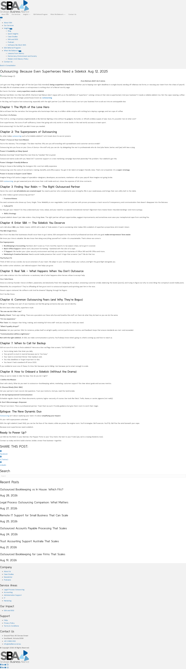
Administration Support (13, 595)
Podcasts (7, 580)
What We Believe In (56, 14)
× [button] (0, 20)
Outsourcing (4, 416)
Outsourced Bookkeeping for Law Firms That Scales (32, 554)
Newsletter (8, 577)
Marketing (7, 601)
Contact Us (72, 14)
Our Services (16, 14)
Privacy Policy (9, 623)
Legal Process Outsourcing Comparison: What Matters (34, 502)
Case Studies (9, 574)
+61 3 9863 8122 (10, 641)
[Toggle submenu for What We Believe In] (20, 51)
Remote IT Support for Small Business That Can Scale (34, 515)
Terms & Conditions (11, 626)
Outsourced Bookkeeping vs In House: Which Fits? (31, 489)
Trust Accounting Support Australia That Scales (29, 541)
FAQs (6, 620)
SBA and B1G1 (9, 610)
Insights (25, 14)
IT (4, 598)
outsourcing (47, 98)
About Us (7, 571)
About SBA (5, 14)
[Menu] (1, 17)
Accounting (8, 592)
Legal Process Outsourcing (14, 590)
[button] (8, 65)
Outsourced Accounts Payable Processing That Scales (33, 528)
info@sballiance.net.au (12, 644)
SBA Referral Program (40, 14)
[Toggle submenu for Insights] (11, 28)
